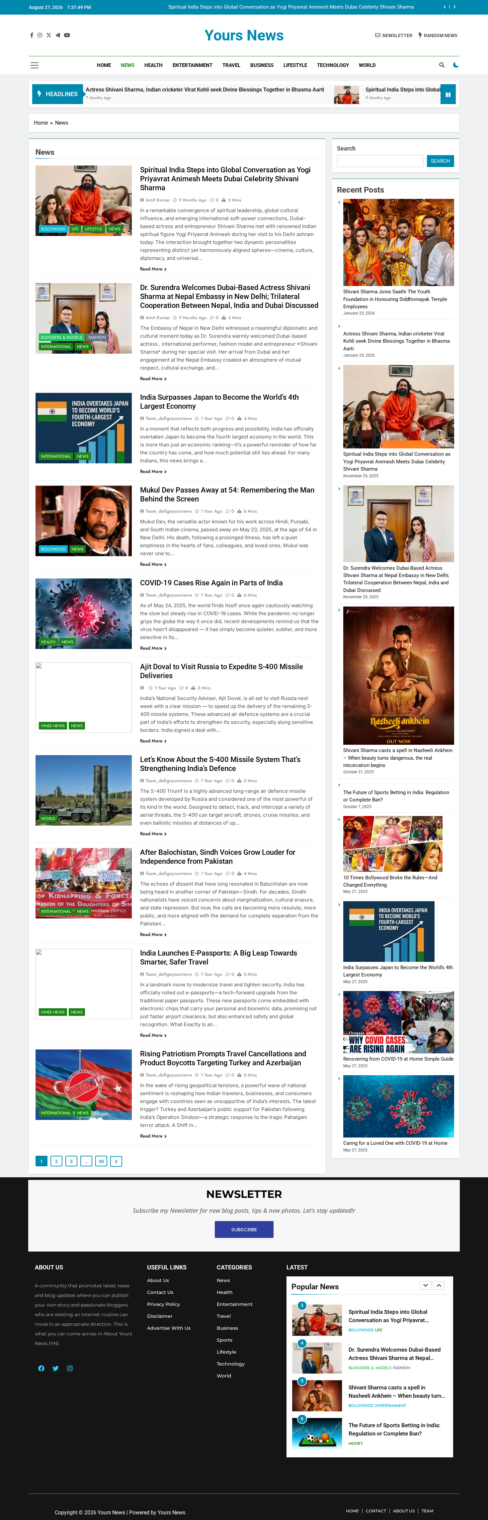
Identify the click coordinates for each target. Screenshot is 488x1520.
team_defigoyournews (169, 418)
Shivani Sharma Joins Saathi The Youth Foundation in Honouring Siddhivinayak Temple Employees (395, 299)
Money (356, 1407)
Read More (151, 268)
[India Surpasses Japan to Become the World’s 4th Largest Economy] (389, 960)
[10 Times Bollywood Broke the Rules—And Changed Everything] (393, 870)
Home (104, 65)
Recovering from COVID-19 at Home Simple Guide (398, 1059)
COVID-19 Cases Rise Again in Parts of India (211, 583)
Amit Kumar (158, 200)
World (367, 65)
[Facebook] (41, 1368)
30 (101, 1161)
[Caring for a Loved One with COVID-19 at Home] (398, 1136)
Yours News (244, 35)
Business (262, 65)
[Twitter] (55, 1368)
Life (75, 229)
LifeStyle (295, 65)
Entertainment (192, 65)
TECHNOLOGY (333, 65)
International (56, 347)
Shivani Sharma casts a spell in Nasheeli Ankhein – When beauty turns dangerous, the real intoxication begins (397, 757)
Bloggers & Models (61, 337)
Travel (231, 65)
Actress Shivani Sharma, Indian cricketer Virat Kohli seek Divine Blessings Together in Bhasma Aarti (125, 90)
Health (153, 65)
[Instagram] (69, 1368)
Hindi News (53, 726)
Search (346, 148)
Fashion (97, 337)
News (127, 65)
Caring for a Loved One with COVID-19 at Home (395, 1143)
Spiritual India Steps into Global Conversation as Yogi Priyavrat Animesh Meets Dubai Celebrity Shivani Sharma (225, 179)
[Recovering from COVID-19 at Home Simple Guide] (398, 1052)
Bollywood (53, 229)
